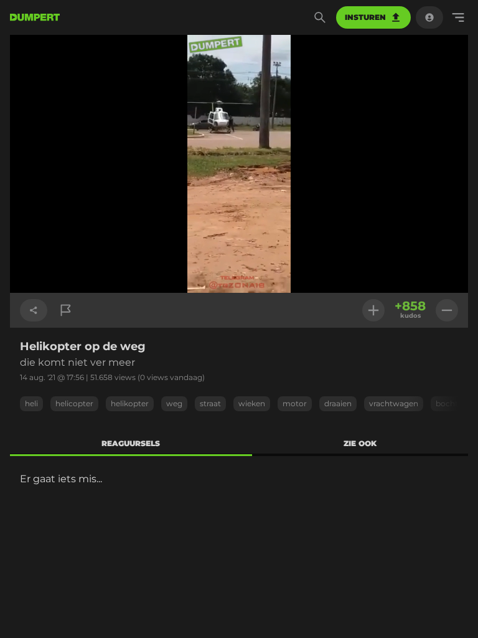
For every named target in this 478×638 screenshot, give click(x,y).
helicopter (74, 403)
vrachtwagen (393, 403)
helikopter (130, 403)
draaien (338, 403)
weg (174, 403)
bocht (447, 403)
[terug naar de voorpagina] (35, 17)
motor (295, 403)
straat (210, 403)
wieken (251, 403)
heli (31, 403)
